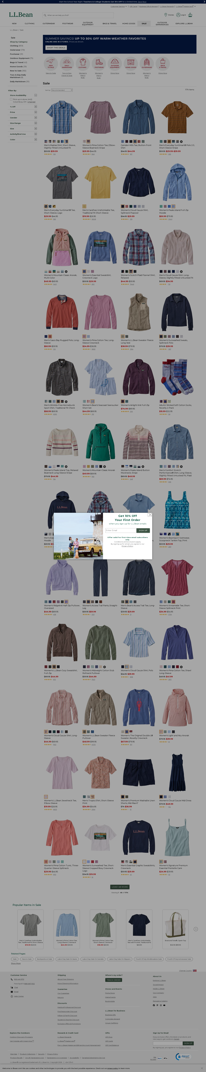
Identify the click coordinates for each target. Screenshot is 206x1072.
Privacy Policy (127, 546)
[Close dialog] (149, 514)
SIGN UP (143, 531)
